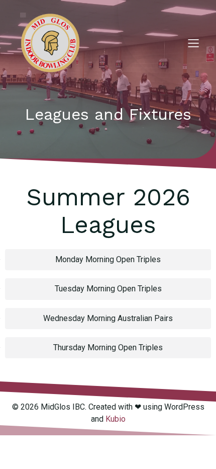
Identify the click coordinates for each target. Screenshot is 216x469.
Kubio (115, 419)
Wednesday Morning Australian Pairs (108, 318)
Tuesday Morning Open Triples (108, 288)
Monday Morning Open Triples (108, 259)
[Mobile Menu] (193, 42)
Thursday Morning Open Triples (108, 347)
